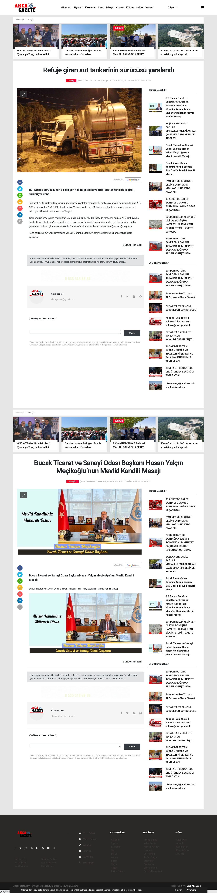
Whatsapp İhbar (49, 862)
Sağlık (139, 7)
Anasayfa (20, 19)
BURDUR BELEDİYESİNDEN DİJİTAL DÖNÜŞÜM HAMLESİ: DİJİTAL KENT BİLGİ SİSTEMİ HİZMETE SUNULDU (180, 224)
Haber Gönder (48, 866)
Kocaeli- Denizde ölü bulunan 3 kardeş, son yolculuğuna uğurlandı (178, 321)
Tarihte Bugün (151, 857)
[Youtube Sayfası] (33, 848)
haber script (137, 886)
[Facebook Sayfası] (16, 848)
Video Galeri (89, 839)
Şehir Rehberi (150, 867)
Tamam (192, 890)
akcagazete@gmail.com (63, 299)
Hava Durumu (150, 839)
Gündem (66, 7)
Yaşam (149, 7)
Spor (101, 7)
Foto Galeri (89, 833)
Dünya (109, 7)
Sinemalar (149, 860)
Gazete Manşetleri (153, 871)
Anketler (180, 843)
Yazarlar (87, 845)
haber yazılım (124, 886)
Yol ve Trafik (150, 843)
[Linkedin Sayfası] (38, 848)
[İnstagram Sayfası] (27, 848)
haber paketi (99, 886)
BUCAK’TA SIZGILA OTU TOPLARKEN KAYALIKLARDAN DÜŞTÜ (179, 336)
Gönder (132, 333)
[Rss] (44, 848)
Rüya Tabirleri (183, 850)
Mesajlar (31, 412)
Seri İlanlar (149, 864)
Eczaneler (148, 850)
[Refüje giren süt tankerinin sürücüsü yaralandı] (79, 129)
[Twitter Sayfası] (21, 848)
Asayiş (120, 7)
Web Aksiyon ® (194, 886)
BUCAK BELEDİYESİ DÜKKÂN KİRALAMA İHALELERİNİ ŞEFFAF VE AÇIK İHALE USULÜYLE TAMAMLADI (179, 354)
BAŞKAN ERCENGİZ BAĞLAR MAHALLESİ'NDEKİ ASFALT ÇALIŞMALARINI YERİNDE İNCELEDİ (181, 131)
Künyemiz (88, 856)
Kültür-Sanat (117, 871)
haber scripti (111, 886)
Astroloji (180, 853)
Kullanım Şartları (49, 859)
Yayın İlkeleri (21, 862)
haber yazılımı (85, 886)
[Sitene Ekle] (55, 848)
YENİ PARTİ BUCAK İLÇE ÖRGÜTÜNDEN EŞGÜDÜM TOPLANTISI (180, 372)
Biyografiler (182, 846)
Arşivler (87, 851)
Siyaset (78, 7)
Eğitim (130, 7)
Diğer (171, 7)
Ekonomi (90, 7)
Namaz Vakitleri (151, 846)
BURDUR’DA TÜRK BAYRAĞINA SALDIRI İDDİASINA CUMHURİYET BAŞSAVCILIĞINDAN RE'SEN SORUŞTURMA (180, 246)
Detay (179, 890)
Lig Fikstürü (149, 853)
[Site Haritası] (49, 848)
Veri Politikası (21, 866)
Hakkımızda (20, 859)
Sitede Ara (181, 839)
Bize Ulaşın (88, 862)
